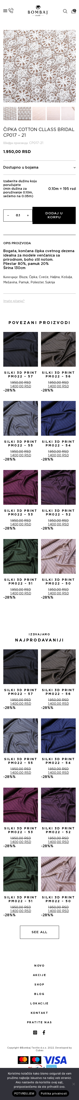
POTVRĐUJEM (24, 1093)
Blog (39, 994)
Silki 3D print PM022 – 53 (20, 512)
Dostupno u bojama (20, 167)
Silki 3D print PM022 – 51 (20, 581)
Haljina (55, 277)
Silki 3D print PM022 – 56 (58, 374)
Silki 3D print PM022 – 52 (58, 512)
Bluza (23, 277)
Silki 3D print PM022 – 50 (58, 581)
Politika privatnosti (54, 1093)
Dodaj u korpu (54, 215)
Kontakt (39, 1013)
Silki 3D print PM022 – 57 (20, 374)
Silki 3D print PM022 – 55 (20, 443)
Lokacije (39, 1003)
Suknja (50, 282)
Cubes (39, 1050)
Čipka (33, 277)
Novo (39, 965)
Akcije (39, 975)
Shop (39, 984)
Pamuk (24, 282)
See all (39, 932)
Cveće (43, 277)
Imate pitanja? (14, 301)
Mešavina (10, 282)
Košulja (66, 277)
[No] (73, 1084)
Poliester (37, 282)
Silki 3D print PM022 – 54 (58, 443)
